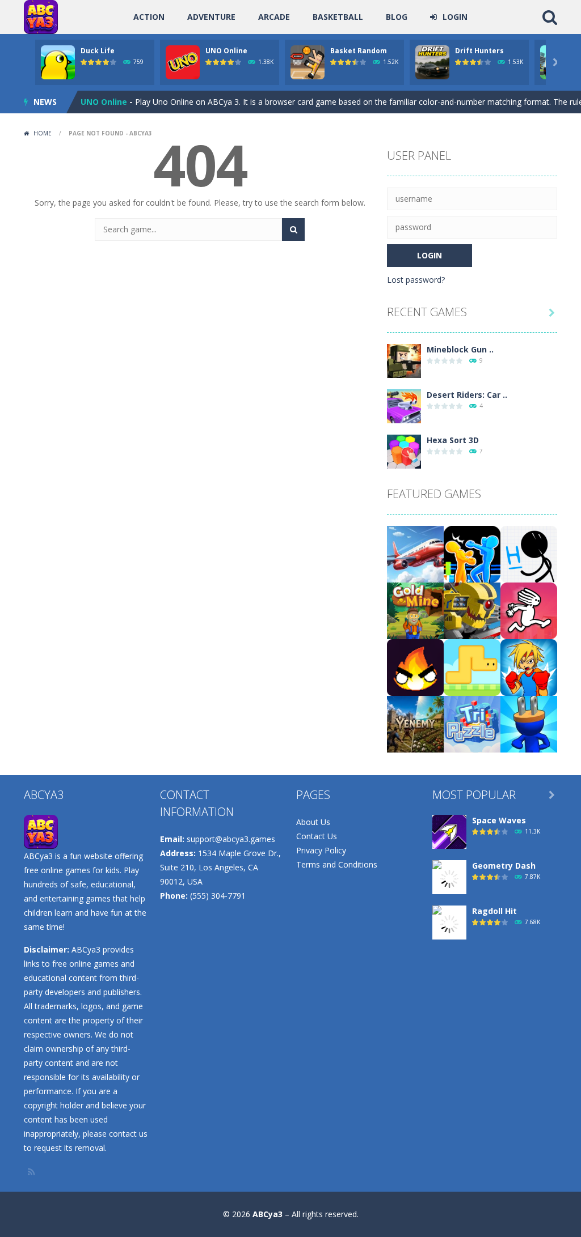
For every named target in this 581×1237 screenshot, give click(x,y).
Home (42, 133)
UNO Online (226, 51)
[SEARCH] (293, 229)
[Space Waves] (449, 831)
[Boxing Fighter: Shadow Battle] (528, 666)
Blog (396, 16)
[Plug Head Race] (528, 723)
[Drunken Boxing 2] (472, 553)
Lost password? (416, 279)
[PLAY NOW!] (58, 61)
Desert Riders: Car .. (467, 394)
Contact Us (316, 836)
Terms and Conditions (336, 864)
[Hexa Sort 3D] (404, 450)
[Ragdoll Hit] (449, 923)
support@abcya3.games (231, 839)
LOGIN (455, 16)
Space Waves (499, 820)
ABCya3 (267, 1214)
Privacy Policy (321, 850)
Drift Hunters (479, 51)
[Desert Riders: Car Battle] (404, 405)
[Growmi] (472, 666)
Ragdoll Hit (494, 911)
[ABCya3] (41, 16)
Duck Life (98, 51)
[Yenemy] (415, 723)
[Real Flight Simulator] (415, 553)
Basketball (338, 16)
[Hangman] (528, 553)
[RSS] (32, 1171)
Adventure (211, 16)
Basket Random (358, 51)
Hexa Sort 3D (453, 440)
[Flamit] (415, 666)
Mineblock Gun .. (460, 349)
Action (149, 16)
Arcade (274, 16)
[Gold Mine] (415, 610)
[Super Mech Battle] (472, 610)
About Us (313, 822)
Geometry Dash (504, 865)
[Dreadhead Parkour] (528, 610)
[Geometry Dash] (449, 878)
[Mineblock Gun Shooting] (404, 360)
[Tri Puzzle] (472, 723)
